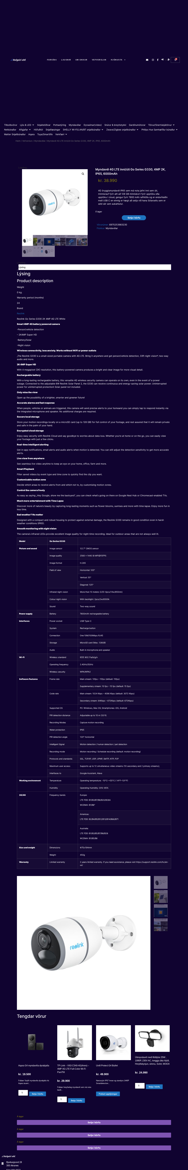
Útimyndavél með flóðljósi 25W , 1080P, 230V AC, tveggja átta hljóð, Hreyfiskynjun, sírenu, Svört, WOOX (152, 1060)
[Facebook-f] (158, 60)
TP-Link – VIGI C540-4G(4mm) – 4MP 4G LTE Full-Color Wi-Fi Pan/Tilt (73, 1068)
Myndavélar (39, 141)
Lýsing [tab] (22, 267)
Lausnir (66, 60)
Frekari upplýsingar (108, 1094)
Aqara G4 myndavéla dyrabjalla (33, 1065)
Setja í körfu (134, 217)
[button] (27, 125)
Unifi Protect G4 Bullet (107, 1065)
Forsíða (52, 60)
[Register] (169, 59)
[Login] (162, 59)
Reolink (20, 313)
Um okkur (82, 60)
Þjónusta (117, 60)
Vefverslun (99, 60)
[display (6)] (83, 943)
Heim (18, 141)
